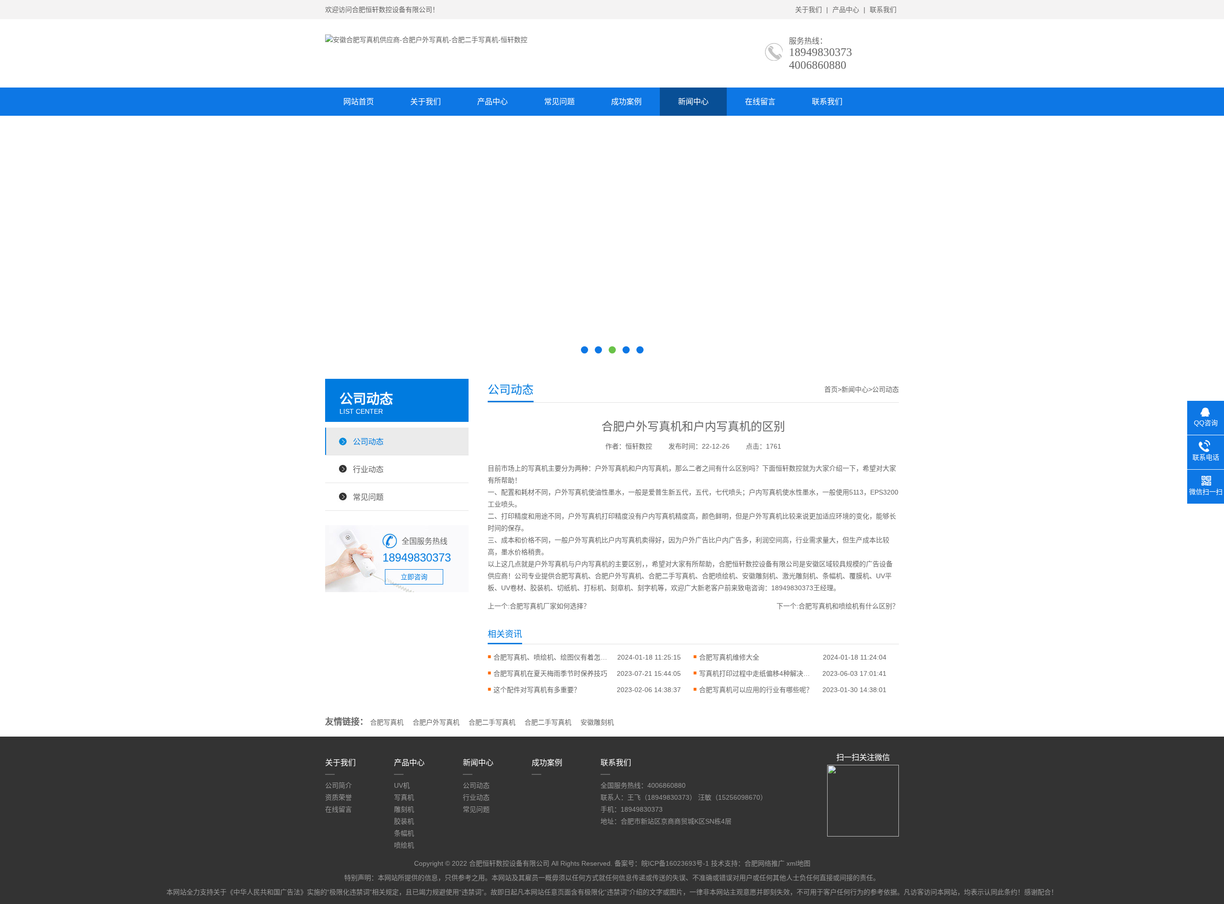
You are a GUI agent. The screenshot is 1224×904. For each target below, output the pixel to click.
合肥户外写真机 (436, 722)
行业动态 (368, 469)
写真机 (404, 797)
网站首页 (358, 102)
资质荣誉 (338, 797)
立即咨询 (414, 577)
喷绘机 (404, 845)
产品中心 (845, 9)
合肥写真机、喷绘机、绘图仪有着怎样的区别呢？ (550, 657)
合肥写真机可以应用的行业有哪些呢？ (756, 690)
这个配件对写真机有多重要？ (536, 690)
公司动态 (368, 441)
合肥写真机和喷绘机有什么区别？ (848, 606)
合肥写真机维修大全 (729, 657)
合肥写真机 (387, 722)
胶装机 (404, 821)
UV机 (402, 785)
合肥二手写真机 (492, 722)
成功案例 (626, 102)
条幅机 (404, 833)
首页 (831, 389)
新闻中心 (693, 102)
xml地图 (798, 863)
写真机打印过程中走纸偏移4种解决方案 (756, 673)
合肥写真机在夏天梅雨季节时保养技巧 (550, 673)
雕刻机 (404, 809)
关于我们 (808, 9)
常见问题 (559, 102)
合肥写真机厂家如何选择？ (550, 606)
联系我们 (883, 9)
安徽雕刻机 (597, 722)
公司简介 (338, 785)
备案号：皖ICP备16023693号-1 (661, 863)
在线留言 (760, 102)
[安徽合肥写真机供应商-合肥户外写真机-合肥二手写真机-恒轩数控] (426, 40)
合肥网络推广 (764, 863)
